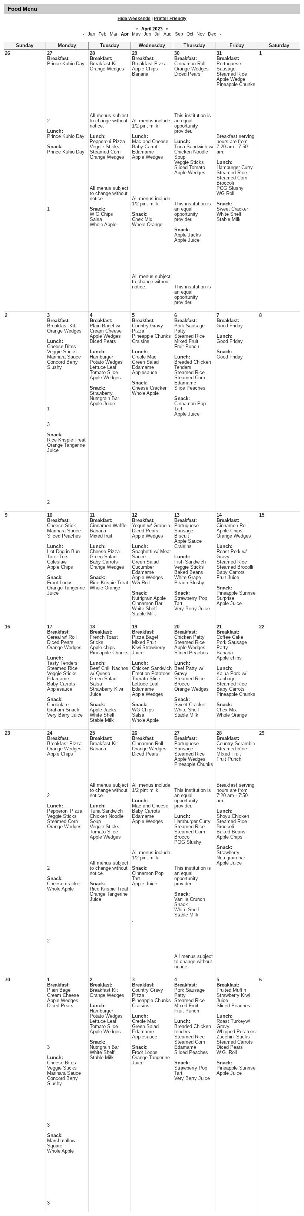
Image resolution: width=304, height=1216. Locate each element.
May (136, 34)
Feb (102, 34)
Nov (200, 34)
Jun (147, 34)
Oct (189, 34)
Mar (114, 34)
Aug (167, 34)
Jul (158, 34)
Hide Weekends (134, 18)
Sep (179, 34)
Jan (91, 34)
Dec (212, 34)
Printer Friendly (170, 18)
